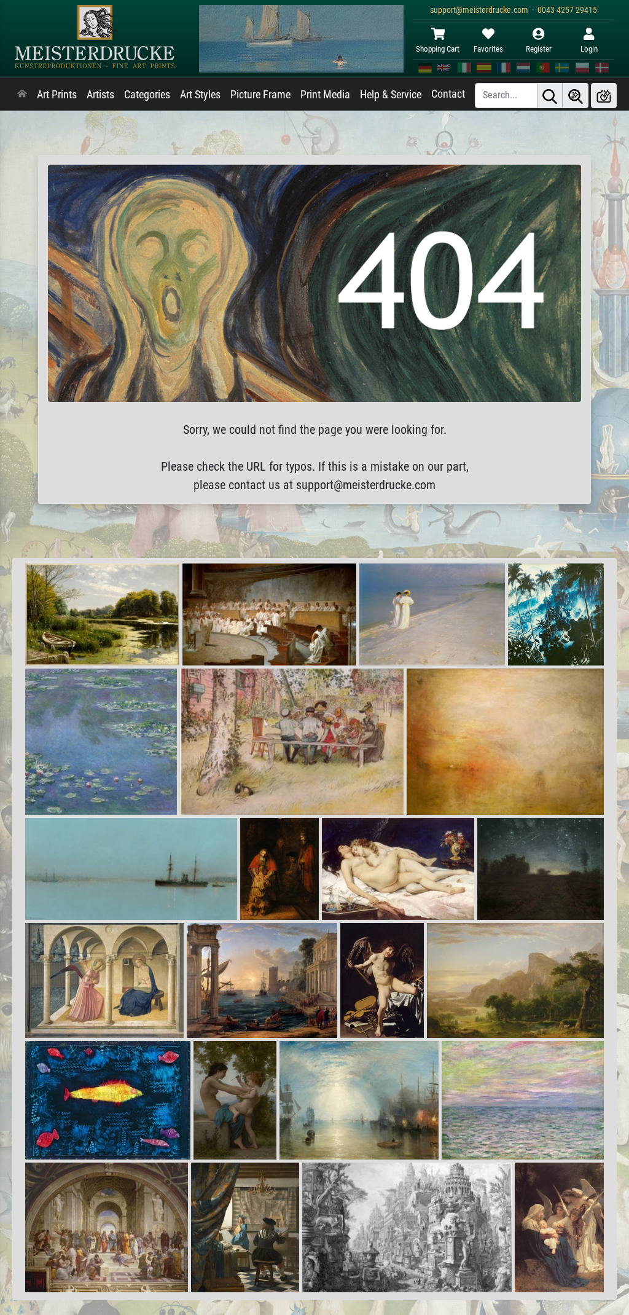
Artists (100, 94)
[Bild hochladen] (604, 95)
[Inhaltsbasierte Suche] (575, 95)
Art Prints (57, 94)
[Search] (550, 95)
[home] (22, 94)
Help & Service (390, 94)
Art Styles (200, 94)
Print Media (325, 94)
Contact (448, 94)
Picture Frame (260, 94)
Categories (147, 94)
